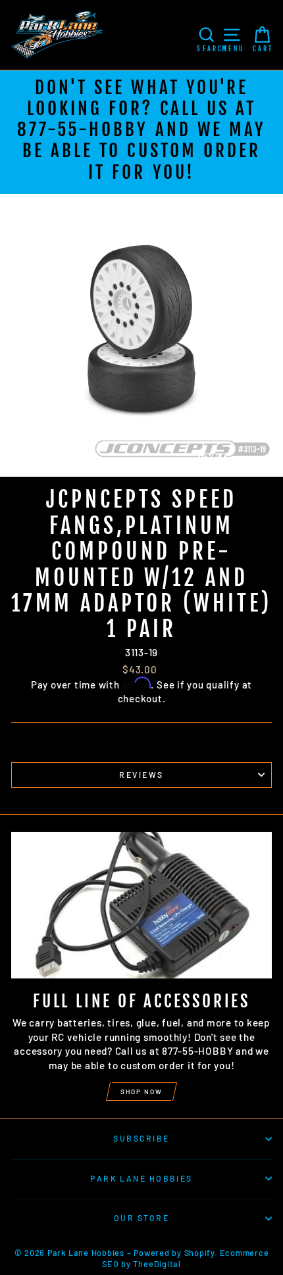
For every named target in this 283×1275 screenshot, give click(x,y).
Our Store (141, 1217)
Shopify (199, 1252)
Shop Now (141, 1091)
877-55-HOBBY (82, 129)
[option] (141, 132)
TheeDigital (156, 1264)
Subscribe (141, 1138)
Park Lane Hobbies (141, 1178)
